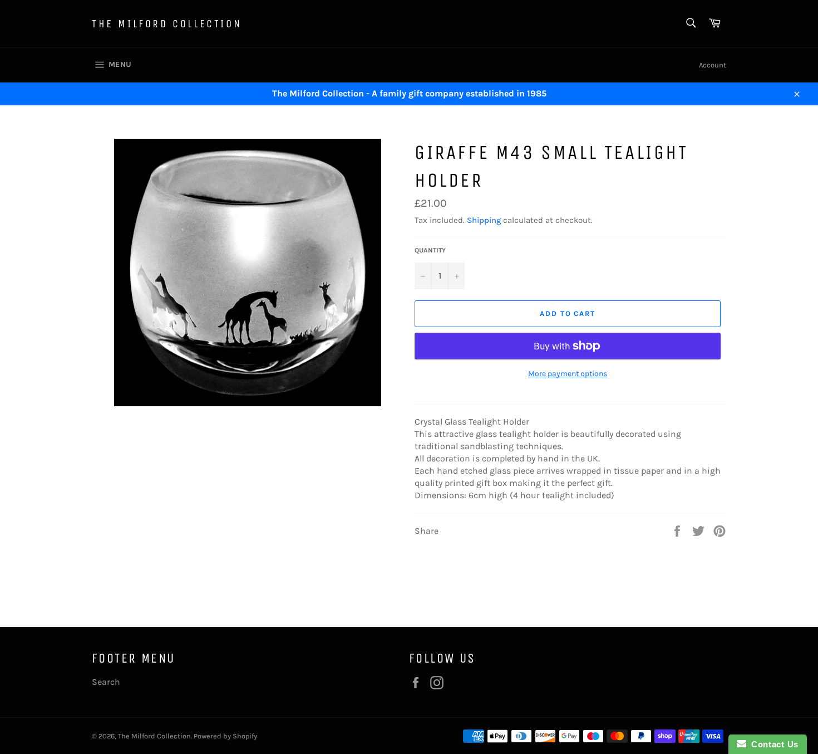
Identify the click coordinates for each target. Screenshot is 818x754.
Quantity (430, 250)
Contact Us (772, 744)
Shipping (484, 220)
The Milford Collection (167, 23)
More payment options (567, 373)
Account (712, 65)
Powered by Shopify (225, 736)
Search (106, 682)
